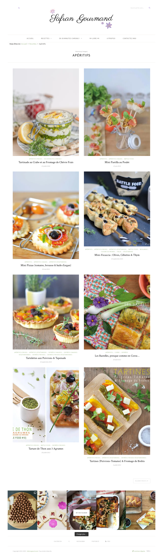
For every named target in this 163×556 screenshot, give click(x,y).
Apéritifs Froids (35, 159)
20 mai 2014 (46, 269)
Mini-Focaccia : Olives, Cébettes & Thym (117, 255)
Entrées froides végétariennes (59, 355)
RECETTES (45, 38)
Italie (119, 252)
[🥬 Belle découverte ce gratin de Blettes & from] (111, 510)
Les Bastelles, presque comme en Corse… (117, 356)
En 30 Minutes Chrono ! (69, 38)
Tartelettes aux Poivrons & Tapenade (46, 358)
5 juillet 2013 (117, 465)
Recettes (33, 44)
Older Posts (141, 481)
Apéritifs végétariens (57, 262)
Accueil (24, 44)
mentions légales (139, 551)
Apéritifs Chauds (115, 159)
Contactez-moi (129, 38)
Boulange (144, 249)
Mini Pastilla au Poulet (117, 162)
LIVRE (94, 38)
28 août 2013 (117, 360)
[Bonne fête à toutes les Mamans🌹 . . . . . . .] (52, 510)
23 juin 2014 (117, 166)
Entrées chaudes (55, 352)
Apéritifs (103, 159)
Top (148, 551)
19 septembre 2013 (46, 362)
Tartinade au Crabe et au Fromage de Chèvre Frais (45, 162)
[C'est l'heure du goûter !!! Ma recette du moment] (140, 510)
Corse (117, 352)
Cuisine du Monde (108, 252)
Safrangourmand (32, 551)
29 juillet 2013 (46, 452)
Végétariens (128, 252)
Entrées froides (38, 355)
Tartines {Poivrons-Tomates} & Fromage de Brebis (117, 461)
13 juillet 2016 (46, 166)
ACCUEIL (30, 38)
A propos (111, 38)
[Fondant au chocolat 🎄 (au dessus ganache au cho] (22, 510)
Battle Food (129, 159)
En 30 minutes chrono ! (53, 159)
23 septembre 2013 (117, 259)
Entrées (125, 352)
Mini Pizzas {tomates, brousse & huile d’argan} (46, 265)
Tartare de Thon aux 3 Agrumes (46, 449)
